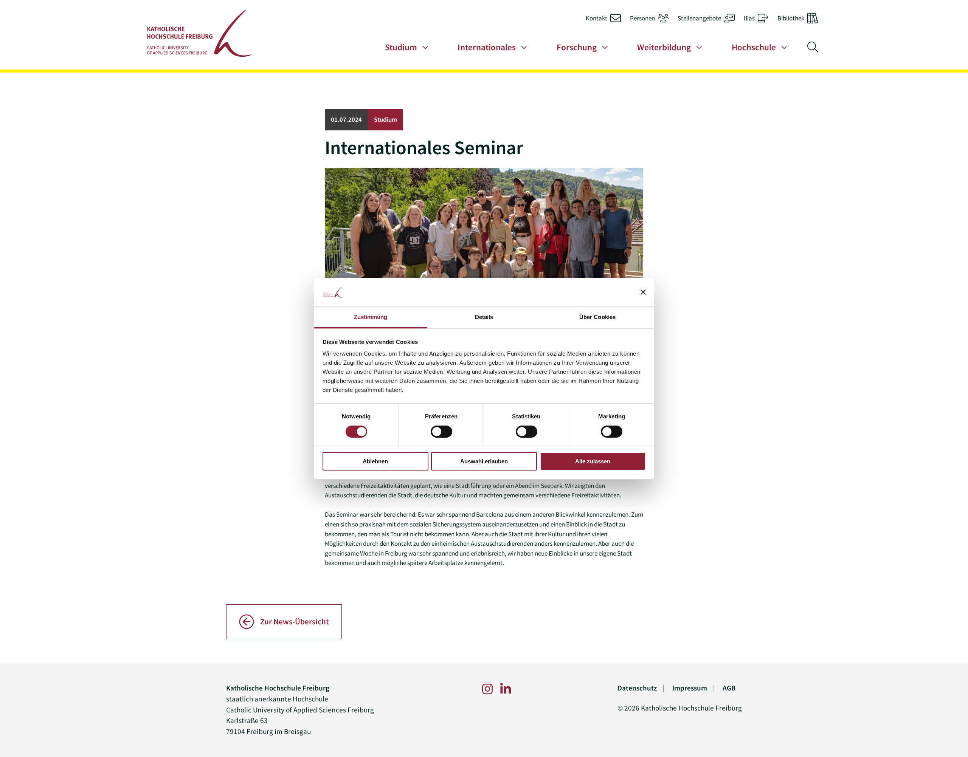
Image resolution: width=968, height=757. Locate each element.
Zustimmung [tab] (371, 317)
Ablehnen (375, 461)
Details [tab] (484, 317)
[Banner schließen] (643, 292)
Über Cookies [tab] (597, 317)
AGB (729, 688)
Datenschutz (637, 688)
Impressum (689, 688)
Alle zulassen (592, 461)
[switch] (441, 432)
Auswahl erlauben (484, 461)
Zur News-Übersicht (294, 621)
